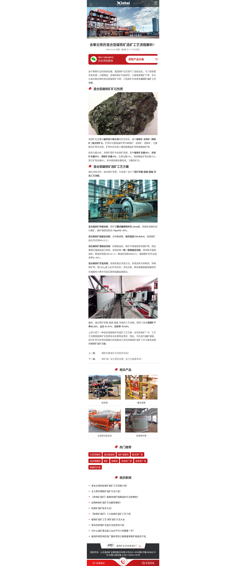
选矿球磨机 (123, 454)
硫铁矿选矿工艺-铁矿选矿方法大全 (108, 519)
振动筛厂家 (137, 454)
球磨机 (114, 460)
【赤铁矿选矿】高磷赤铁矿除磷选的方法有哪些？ (115, 496)
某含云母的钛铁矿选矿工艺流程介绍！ (109, 485)
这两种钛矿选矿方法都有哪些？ (106, 502)
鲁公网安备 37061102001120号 (125, 554)
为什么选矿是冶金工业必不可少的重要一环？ (113, 530)
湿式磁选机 (109, 454)
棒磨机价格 (95, 467)
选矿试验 (149, 336)
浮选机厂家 (126, 460)
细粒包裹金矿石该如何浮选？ (116, 353)
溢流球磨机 (95, 460)
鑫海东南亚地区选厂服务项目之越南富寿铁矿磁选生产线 (118, 536)
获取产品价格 (136, 59)
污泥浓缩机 (95, 454)
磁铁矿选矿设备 (98, 343)
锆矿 (106, 460)
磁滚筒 (120, 236)
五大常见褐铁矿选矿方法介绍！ (106, 491)
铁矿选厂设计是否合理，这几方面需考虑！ (122, 358)
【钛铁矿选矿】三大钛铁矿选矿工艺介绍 (111, 513)
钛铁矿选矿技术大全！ (102, 508)
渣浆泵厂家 (140, 460)
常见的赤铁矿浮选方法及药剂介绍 (107, 525)
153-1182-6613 (105, 57)
